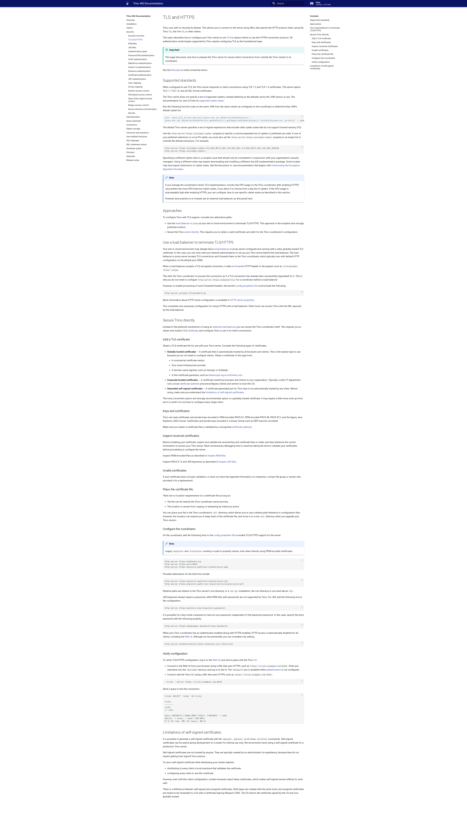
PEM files (132, 43)
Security (130, 32)
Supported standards (320, 20)
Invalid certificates (320, 50)
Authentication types (137, 51)
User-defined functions (136, 136)
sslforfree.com (234, 375)
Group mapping (135, 87)
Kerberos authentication (139, 71)
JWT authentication (137, 79)
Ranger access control (138, 105)
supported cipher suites (211, 100)
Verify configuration (321, 62)
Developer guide (133, 148)
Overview (130, 20)
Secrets (131, 113)
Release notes (132, 160)
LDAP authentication (137, 59)
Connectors (131, 125)
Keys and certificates (321, 42)
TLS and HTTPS (135, 39)
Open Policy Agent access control (140, 99)
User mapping (134, 83)
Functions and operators (137, 132)
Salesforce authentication (140, 63)
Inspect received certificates (325, 46)
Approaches (315, 24)
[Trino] (127, 3)
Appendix (130, 156)
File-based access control (140, 94)
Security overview (136, 36)
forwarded (239, 266)
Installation (131, 24)
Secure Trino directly (319, 34)
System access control (138, 91)
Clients (129, 28)
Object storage (133, 128)
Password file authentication (141, 55)
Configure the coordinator (323, 58)
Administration (133, 117)
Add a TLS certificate (321, 38)
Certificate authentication (139, 75)
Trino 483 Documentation (138, 16)
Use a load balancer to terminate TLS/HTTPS (325, 29)
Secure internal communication (142, 109)
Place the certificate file (322, 54)
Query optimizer (133, 121)
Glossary (130, 152)
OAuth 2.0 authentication (139, 67)
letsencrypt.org (216, 375)
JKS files (132, 47)
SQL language (132, 140)
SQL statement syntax (136, 144)
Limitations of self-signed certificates (321, 67)
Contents (314, 16)
